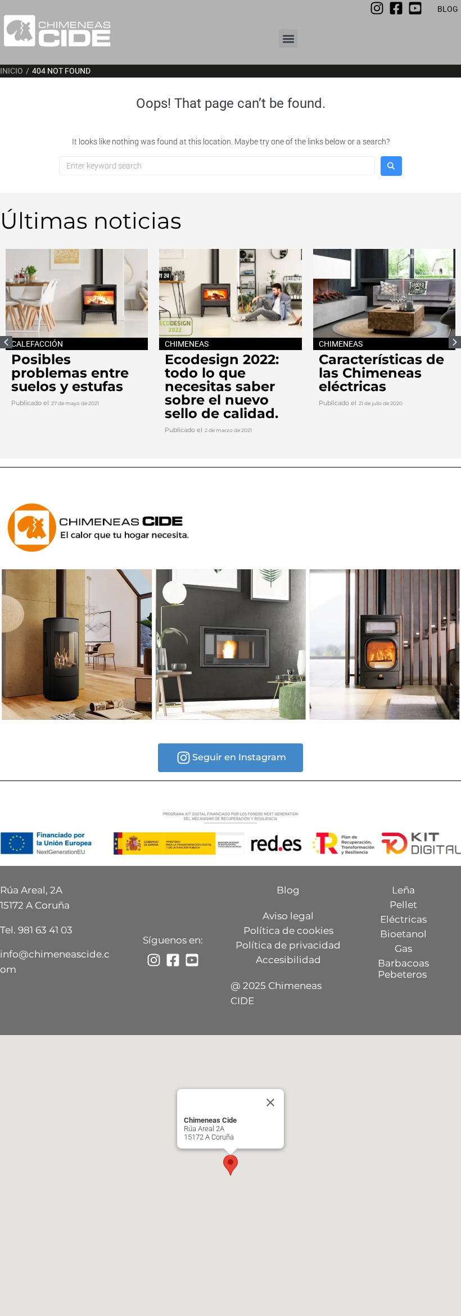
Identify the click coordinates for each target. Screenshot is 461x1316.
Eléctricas (403, 919)
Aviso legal (288, 916)
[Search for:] (217, 165)
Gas (403, 948)
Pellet (403, 904)
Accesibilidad (288, 959)
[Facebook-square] (396, 8)
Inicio (11, 70)
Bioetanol (403, 934)
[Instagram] (377, 8)
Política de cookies (288, 930)
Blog (288, 890)
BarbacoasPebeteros (403, 968)
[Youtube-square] (415, 8)
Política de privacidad (288, 945)
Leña (403, 890)
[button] (288, 38)
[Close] (270, 1102)
